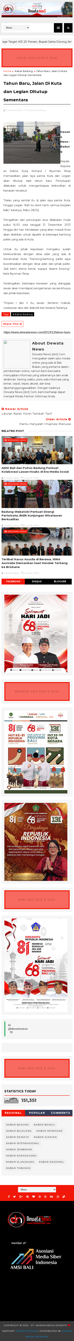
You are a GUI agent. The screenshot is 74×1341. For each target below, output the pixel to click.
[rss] (45, 1196)
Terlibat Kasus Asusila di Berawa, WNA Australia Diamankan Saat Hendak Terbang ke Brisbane (35, 563)
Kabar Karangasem (21, 1155)
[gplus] (21, 1196)
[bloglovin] (33, 1196)
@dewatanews (18, 1029)
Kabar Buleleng (19, 1130)
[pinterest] (27, 1196)
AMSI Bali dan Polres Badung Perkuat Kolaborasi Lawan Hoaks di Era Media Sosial (35, 469)
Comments (60, 1113)
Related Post (13, 431)
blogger (60, 581)
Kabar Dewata (17, 1137)
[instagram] (58, 1196)
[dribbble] (40, 1196)
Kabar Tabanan (18, 1168)
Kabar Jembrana (19, 1149)
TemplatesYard (27, 1331)
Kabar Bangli (44, 1124)
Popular (37, 1113)
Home (7, 71)
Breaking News (17, 440)
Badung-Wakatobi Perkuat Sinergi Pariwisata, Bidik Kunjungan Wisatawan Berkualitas (32, 515)
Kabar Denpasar (50, 1130)
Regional (13, 1113)
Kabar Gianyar (45, 1137)
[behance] (51, 1196)
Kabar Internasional (23, 1143)
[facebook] (9, 1196)
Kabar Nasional (51, 1161)
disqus (37, 581)
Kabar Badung (24, 71)
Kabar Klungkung (20, 1161)
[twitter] (14, 1196)
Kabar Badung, (36, 110)
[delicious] (64, 1196)
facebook (13, 581)
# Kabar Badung (23, 314)
